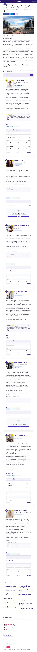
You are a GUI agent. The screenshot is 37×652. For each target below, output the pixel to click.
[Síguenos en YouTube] (11, 644)
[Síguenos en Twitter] (6, 644)
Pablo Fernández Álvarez (20, 292)
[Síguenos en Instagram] (9, 644)
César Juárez (7, 10)
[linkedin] (12, 14)
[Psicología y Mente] (18, 1)
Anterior (8, 152)
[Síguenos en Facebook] (4, 644)
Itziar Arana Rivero (19, 160)
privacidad (27, 649)
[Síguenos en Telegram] (13, 644)
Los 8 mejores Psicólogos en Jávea (24, 585)
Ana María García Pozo (20, 435)
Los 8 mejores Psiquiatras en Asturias (10, 585)
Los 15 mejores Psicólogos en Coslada (10, 606)
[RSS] (15, 644)
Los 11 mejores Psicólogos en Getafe (10, 607)
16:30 (18, 281)
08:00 (10, 142)
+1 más (9, 489)
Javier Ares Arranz (19, 81)
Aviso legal (24, 649)
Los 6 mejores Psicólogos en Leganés (10, 604)
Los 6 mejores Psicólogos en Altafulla (25, 594)
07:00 (10, 571)
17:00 (10, 494)
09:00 (18, 142)
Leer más (8, 119)
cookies (30, 649)
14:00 (26, 352)
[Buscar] (27, 1)
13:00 (26, 150)
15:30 (10, 281)
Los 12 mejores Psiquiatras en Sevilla (10, 586)
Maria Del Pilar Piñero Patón (21, 225)
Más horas (29, 140)
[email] (14, 14)
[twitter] (10, 14)
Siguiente (28, 152)
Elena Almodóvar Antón (20, 362)
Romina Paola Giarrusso (20, 511)
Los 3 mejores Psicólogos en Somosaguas (11, 600)
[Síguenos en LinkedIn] (7, 644)
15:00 (18, 498)
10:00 (26, 142)
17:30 (10, 276)
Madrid (14, 43)
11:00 (10, 150)
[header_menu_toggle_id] (1, 1)
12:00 (18, 150)
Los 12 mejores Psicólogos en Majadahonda (26, 608)
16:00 (26, 498)
